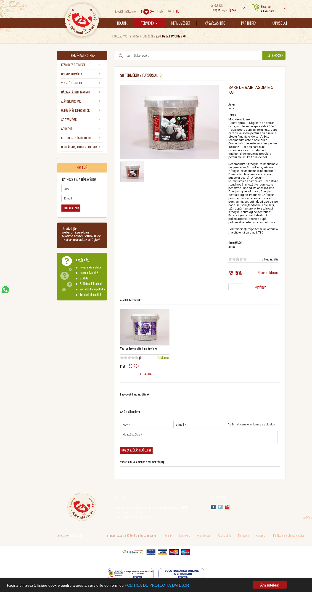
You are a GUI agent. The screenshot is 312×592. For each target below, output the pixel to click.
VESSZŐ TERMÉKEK (71, 83)
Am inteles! (269, 585)
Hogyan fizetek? (89, 272)
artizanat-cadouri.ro (116, 535)
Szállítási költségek (91, 283)
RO (169, 11)
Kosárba (260, 287)
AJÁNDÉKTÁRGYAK (71, 101)
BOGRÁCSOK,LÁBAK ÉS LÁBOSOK (79, 147)
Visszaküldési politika (92, 289)
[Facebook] (142, 13)
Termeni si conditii (90, 294)
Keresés (277, 55)
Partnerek (248, 23)
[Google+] (152, 13)
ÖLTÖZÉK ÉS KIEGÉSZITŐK (75, 110)
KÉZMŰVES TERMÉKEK (73, 64)
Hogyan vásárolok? (90, 267)
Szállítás (85, 278)
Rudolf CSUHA (76, 535)
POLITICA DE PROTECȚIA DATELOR (157, 585)
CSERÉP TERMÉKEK (71, 74)
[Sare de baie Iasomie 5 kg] (132, 180)
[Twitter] (146, 13)
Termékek (148, 23)
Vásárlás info (215, 23)
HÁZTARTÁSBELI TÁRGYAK (75, 92)
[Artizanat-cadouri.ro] (82, 37)
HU (177, 11)
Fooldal (117, 36)
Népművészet (180, 23)
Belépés (215, 9)
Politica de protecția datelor (288, 535)
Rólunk (122, 23)
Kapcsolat (279, 23)
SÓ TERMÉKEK (131, 36)
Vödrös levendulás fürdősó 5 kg (139, 348)
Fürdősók (147, 36)
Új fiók (232, 9)
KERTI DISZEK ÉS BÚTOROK (76, 137)
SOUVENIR (67, 128)
